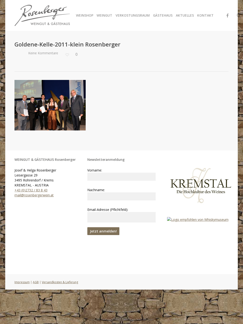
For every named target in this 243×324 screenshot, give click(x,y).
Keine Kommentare (42, 53)
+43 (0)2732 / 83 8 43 (30, 190)
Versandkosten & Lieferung (60, 282)
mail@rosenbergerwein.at (34, 195)
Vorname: (94, 170)
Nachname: (96, 190)
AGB (36, 282)
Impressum (22, 282)
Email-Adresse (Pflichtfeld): (107, 209)
